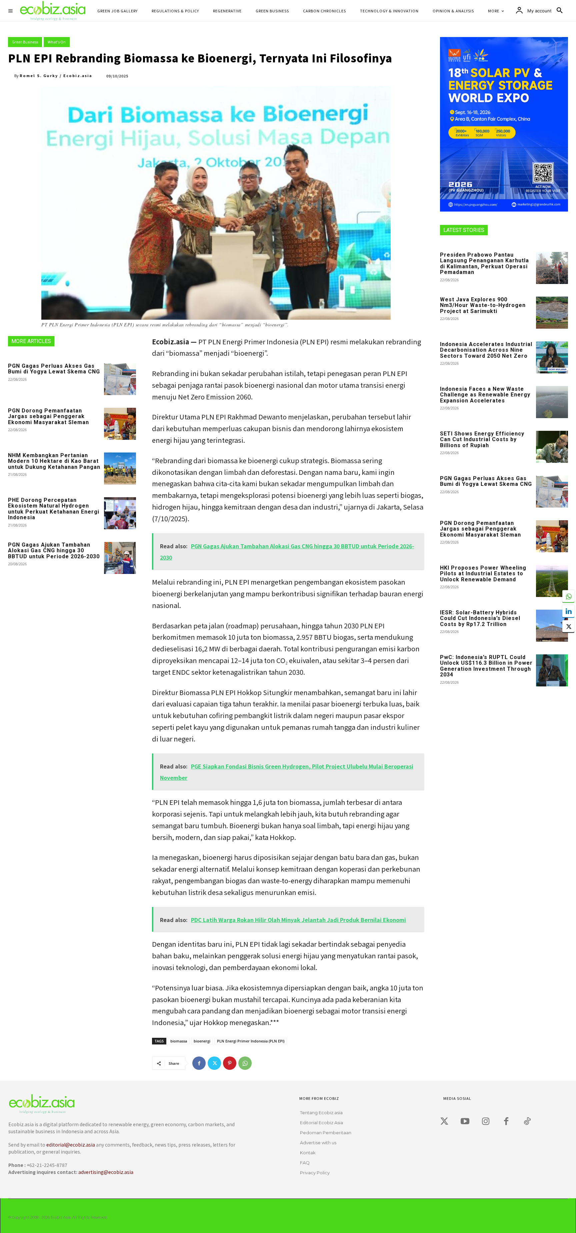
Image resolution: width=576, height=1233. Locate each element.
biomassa (178, 1040)
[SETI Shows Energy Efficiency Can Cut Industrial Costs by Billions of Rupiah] (552, 447)
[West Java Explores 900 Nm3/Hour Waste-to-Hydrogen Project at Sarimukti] (552, 313)
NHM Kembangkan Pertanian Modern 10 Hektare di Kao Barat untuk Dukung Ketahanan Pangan (54, 461)
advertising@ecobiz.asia (105, 1172)
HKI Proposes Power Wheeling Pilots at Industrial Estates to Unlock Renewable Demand (483, 574)
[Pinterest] (229, 1063)
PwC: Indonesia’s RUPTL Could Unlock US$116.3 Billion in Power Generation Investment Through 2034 (486, 666)
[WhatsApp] (245, 1063)
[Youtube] (465, 1121)
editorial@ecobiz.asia (70, 1144)
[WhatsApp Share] (568, 596)
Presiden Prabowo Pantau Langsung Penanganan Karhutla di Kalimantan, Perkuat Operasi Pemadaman (484, 264)
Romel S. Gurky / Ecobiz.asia (56, 75)
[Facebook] (199, 1063)
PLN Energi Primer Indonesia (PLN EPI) (250, 1040)
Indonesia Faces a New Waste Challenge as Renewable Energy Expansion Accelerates (485, 395)
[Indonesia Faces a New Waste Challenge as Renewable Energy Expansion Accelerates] (552, 402)
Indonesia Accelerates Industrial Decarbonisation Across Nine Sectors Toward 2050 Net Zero (486, 350)
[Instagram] (485, 1121)
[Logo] (126, 1104)
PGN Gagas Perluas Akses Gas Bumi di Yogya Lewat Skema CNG (54, 369)
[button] (560, 11)
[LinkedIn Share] (568, 611)
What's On (57, 41)
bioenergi (202, 1040)
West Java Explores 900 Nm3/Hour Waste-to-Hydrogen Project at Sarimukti (483, 305)
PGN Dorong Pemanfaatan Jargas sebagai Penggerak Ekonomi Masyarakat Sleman (48, 416)
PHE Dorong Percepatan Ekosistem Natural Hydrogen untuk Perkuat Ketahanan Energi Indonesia (53, 509)
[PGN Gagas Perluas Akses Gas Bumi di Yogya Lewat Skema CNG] (120, 379)
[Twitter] (214, 1063)
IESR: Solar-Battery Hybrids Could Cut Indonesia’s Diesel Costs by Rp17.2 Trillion (480, 618)
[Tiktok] (527, 1121)
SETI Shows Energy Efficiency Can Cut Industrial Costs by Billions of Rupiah (482, 439)
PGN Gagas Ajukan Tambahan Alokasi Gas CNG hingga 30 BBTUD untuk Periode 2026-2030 (54, 551)
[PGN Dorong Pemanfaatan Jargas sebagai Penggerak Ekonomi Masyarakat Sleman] (120, 424)
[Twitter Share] (568, 626)
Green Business (25, 41)
